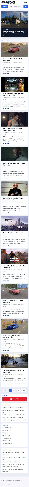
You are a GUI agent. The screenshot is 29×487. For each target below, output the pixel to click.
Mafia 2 (5, 433)
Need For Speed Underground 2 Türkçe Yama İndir (13, 94)
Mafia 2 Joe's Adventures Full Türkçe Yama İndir (13, 415)
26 (18, 390)
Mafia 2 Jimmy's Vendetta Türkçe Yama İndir (13, 417)
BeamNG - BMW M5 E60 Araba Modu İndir (12, 407)
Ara (25, 6)
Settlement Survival (8, 443)
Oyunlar (5, 6)
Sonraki (23, 390)
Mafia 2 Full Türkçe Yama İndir (13, 233)
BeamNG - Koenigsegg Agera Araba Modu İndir (12, 336)
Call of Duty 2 (7, 430)
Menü (25, 2)
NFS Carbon (6, 441)
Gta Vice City (6, 435)
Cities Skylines (6, 438)
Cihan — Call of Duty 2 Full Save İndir (11, 462)
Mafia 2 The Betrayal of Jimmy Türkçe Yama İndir (14, 420)
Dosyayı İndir (6, 73)
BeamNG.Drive (7, 428)
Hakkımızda (4, 484)
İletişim (9, 484)
